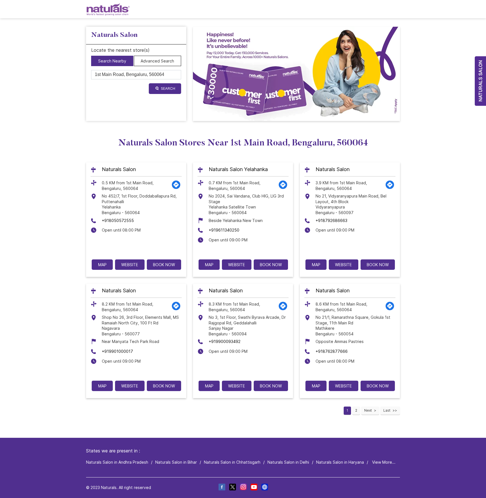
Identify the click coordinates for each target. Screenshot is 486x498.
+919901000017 (117, 351)
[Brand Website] (264, 487)
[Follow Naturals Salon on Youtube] (253, 487)
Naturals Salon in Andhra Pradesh (117, 462)
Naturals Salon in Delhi (288, 462)
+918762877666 (332, 351)
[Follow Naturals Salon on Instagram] (243, 487)
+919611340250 (224, 230)
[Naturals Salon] (108, 9)
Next (368, 410)
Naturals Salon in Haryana (340, 462)
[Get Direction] (176, 187)
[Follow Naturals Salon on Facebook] (221, 487)
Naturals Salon (119, 169)
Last (386, 410)
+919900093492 (224, 341)
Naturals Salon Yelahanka (238, 169)
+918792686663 (331, 220)
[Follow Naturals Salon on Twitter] (232, 487)
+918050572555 (118, 220)
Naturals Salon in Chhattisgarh (232, 462)
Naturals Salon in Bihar (176, 462)
